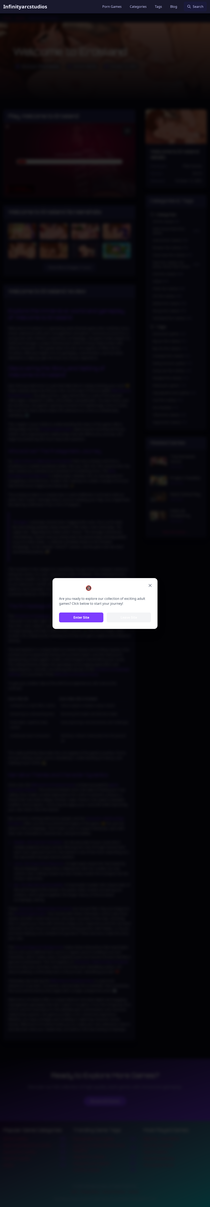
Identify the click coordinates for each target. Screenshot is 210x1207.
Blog (173, 6)
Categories (138, 6)
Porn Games (112, 6)
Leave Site (129, 617)
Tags (158, 6)
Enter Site (81, 617)
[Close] (150, 585)
